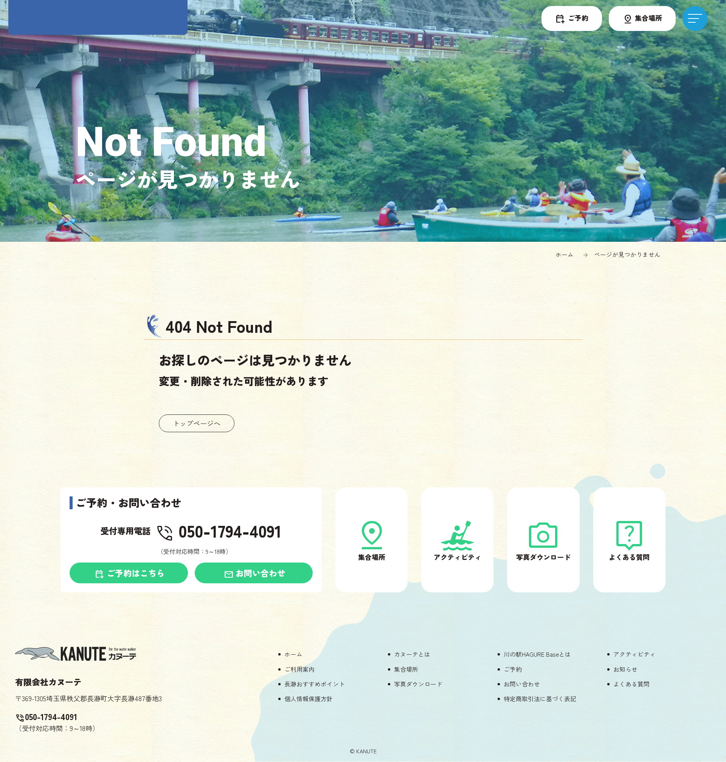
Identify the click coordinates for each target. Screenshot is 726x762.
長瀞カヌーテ (98, 18)
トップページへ (196, 423)
